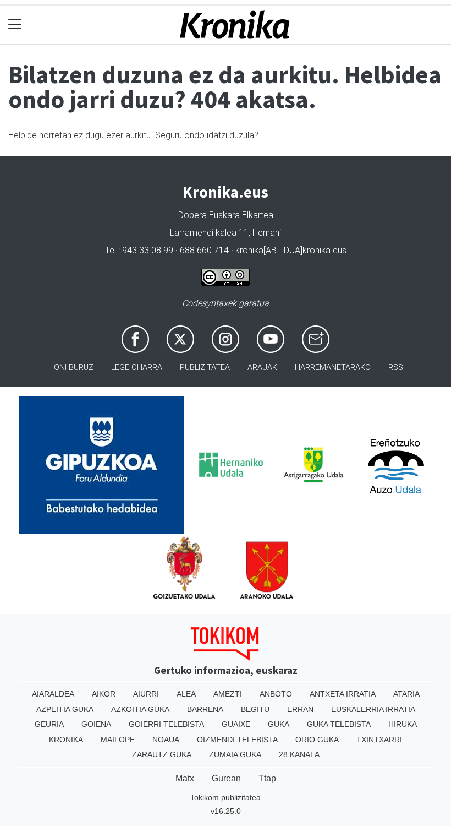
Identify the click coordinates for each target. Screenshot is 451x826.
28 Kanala (299, 754)
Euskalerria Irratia (373, 709)
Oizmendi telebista (237, 739)
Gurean (226, 778)
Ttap (267, 778)
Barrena (205, 709)
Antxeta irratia (343, 693)
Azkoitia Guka (140, 709)
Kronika (66, 739)
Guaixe (236, 724)
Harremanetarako (333, 367)
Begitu (255, 709)
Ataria (406, 693)
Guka (278, 724)
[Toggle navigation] (15, 24)
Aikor (104, 693)
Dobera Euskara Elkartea (225, 215)
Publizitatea (205, 367)
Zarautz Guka (161, 754)
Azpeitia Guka (65, 709)
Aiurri (146, 693)
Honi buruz (71, 367)
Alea (186, 693)
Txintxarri (379, 739)
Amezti (227, 693)
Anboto (276, 693)
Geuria (49, 724)
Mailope (118, 739)
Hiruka (402, 724)
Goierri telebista (166, 724)
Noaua (165, 739)
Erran (300, 709)
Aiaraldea (53, 693)
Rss (395, 367)
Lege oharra (136, 367)
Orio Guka (317, 739)
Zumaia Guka (235, 754)
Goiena (96, 724)
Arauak (262, 367)
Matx (184, 778)
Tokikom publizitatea (225, 797)
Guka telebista (339, 724)
